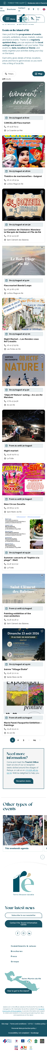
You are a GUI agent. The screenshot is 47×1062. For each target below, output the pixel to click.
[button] (44, 9)
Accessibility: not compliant (18, 1033)
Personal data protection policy (24, 1028)
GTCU (30, 1024)
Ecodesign (35, 1033)
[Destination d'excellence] (16, 1041)
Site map (5, 1024)
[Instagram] (23, 934)
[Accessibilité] (33, 9)
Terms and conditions (18, 1024)
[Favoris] (38, 9)
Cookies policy (40, 1024)
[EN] (44, 9)
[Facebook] (17, 934)
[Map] (29, 9)
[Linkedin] (29, 934)
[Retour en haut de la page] (42, 857)
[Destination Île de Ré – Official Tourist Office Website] (23, 18)
